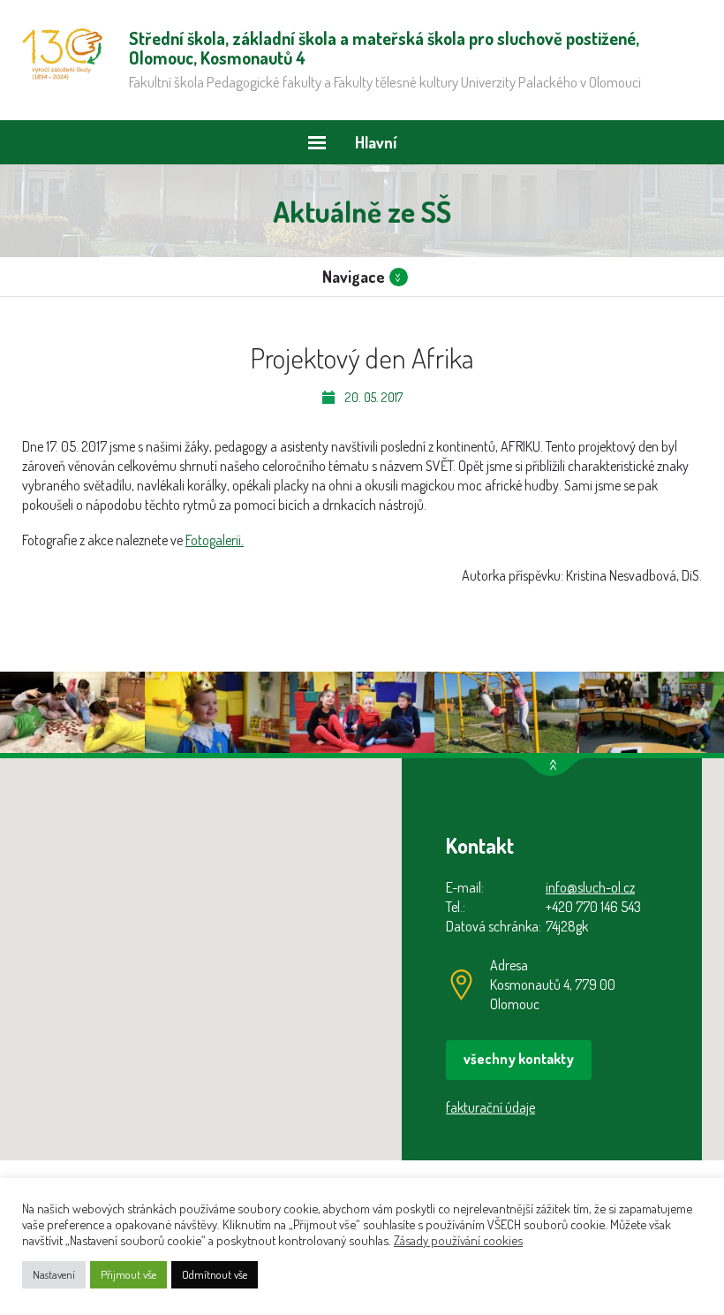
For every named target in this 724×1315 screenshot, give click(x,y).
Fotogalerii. (214, 540)
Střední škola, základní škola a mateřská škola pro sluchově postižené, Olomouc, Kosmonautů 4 (62, 54)
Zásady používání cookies (458, 1240)
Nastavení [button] (54, 1274)
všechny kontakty (519, 1059)
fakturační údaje (490, 1107)
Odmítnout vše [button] (214, 1274)
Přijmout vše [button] (128, 1274)
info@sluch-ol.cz (590, 887)
